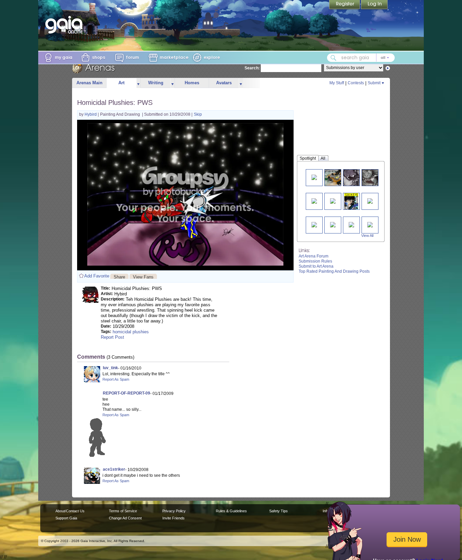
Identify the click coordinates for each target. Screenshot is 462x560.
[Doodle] (333, 224)
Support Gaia (66, 518)
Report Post (112, 337)
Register (345, 5)
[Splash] (370, 224)
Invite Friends (173, 518)
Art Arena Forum (313, 256)
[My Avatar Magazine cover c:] (351, 201)
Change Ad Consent (125, 518)
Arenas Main (89, 82)
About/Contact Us (70, 511)
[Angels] (351, 224)
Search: (252, 68)
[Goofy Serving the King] (354, 177)
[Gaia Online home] (65, 24)
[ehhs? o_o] (333, 200)
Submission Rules (315, 261)
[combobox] (361, 57)
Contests (356, 83)
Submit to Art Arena (316, 266)
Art (121, 82)
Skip (198, 114)
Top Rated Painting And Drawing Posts (334, 271)
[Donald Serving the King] (373, 177)
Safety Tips (278, 511)
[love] (314, 176)
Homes (192, 82)
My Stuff (336, 83)
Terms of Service (123, 511)
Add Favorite (96, 275)
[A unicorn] (314, 224)
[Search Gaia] (333, 57)
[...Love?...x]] (370, 200)
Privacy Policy (174, 511)
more (138, 83)
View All (367, 235)
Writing (155, 82)
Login (374, 5)
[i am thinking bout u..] (314, 200)
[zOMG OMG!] (335, 177)
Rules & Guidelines (231, 511)
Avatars (224, 82)
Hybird (91, 114)
